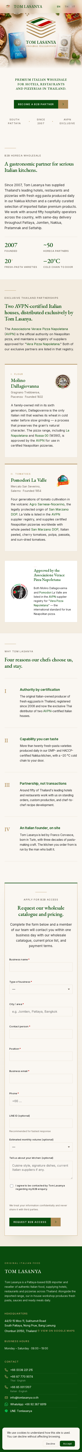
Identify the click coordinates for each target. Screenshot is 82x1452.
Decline (50, 1443)
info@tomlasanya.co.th (24, 1397)
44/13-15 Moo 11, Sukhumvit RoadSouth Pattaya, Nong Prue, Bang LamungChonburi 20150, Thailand (40, 1326)
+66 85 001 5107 (20, 1389)
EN (59, 6)
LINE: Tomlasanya (21, 1411)
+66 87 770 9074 (21, 1378)
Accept (67, 1443)
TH (67, 6)
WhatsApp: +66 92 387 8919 (28, 1404)
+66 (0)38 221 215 (21, 1369)
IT (74, 6)
